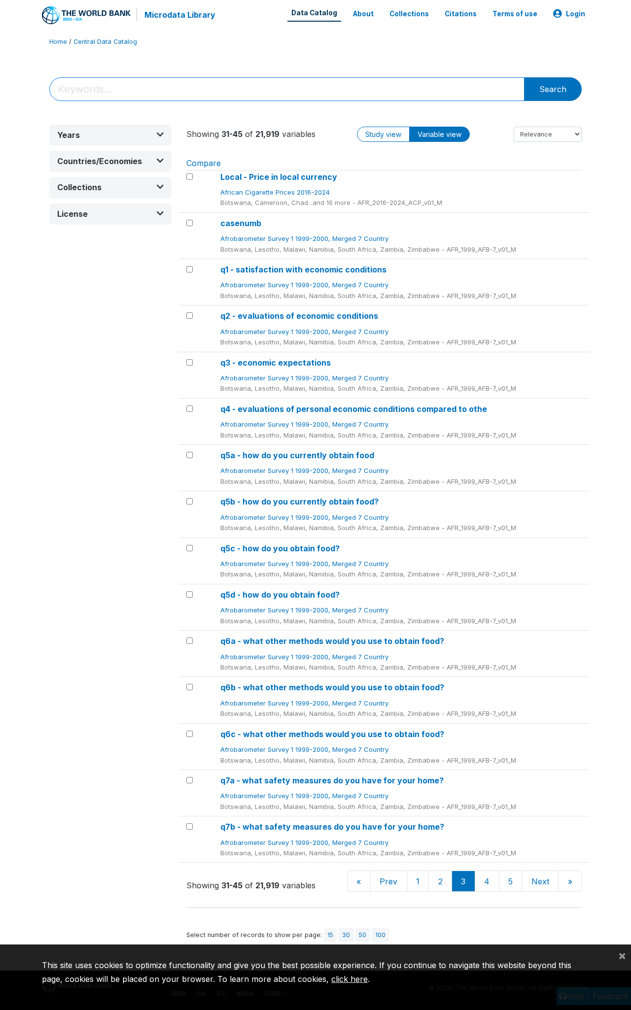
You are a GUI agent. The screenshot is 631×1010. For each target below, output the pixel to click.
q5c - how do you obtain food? (280, 548)
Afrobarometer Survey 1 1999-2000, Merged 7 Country (305, 238)
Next (540, 881)
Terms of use (514, 14)
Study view (383, 134)
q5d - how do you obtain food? (280, 595)
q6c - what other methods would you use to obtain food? (332, 734)
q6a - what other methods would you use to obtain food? (332, 641)
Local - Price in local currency (278, 177)
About (363, 14)
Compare (203, 163)
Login (575, 14)
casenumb (240, 223)
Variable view (439, 134)
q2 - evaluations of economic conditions (299, 316)
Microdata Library (179, 15)
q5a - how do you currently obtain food (297, 455)
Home (58, 41)
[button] (110, 135)
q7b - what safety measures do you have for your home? (332, 827)
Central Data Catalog (105, 41)
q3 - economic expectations (275, 363)
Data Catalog (314, 13)
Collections (409, 14)
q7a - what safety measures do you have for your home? (332, 780)
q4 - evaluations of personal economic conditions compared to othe (353, 409)
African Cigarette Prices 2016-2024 (276, 192)
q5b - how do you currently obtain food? (299, 501)
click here (349, 979)
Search (552, 89)
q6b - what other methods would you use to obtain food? (332, 687)
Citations (461, 14)
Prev (388, 881)
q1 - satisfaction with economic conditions (303, 269)
